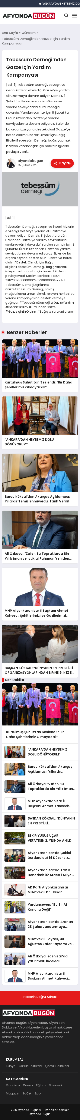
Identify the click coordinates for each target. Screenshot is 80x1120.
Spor (38, 1093)
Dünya (28, 1085)
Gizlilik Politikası (30, 1066)
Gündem (13, 1085)
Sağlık (26, 1093)
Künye (11, 1066)
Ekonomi (55, 1085)
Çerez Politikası (57, 1066)
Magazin (12, 1093)
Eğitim (41, 1085)
